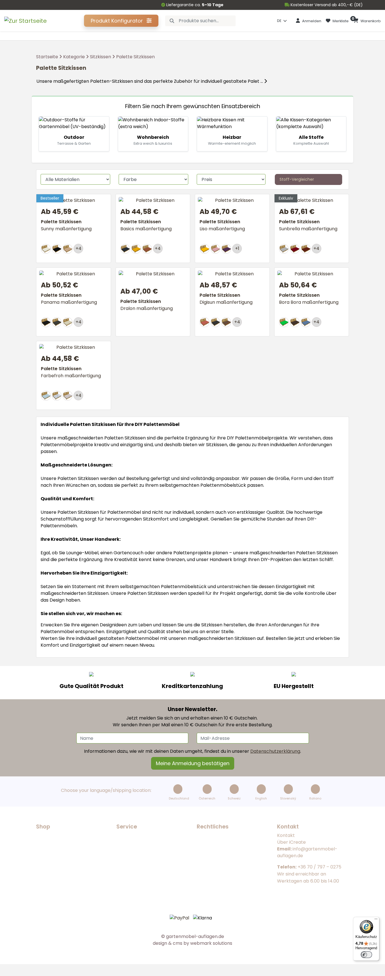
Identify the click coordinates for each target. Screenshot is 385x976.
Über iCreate (291, 842)
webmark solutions (210, 943)
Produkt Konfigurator (117, 20)
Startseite (47, 56)
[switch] (366, 954)
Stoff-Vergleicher (297, 179)
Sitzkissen (100, 56)
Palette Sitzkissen (135, 56)
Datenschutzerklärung (275, 751)
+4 (78, 248)
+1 (237, 248)
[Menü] (376, 920)
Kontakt (286, 835)
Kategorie (74, 56)
